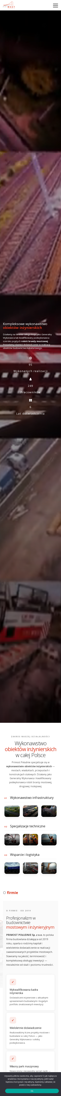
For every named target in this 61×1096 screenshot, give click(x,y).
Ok (32, 1091)
